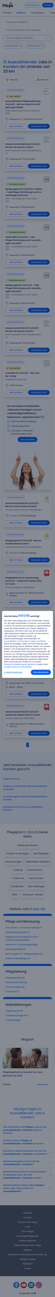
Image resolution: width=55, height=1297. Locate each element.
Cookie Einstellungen (13, 672)
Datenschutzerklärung (14, 664)
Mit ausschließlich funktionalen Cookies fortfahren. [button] (25, 639)
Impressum (31, 664)
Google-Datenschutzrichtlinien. (18, 667)
